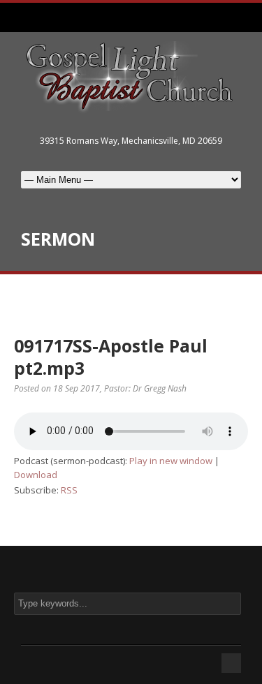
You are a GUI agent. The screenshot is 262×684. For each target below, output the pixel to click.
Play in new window (170, 460)
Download (35, 474)
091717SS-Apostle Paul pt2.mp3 (111, 357)
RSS (69, 490)
